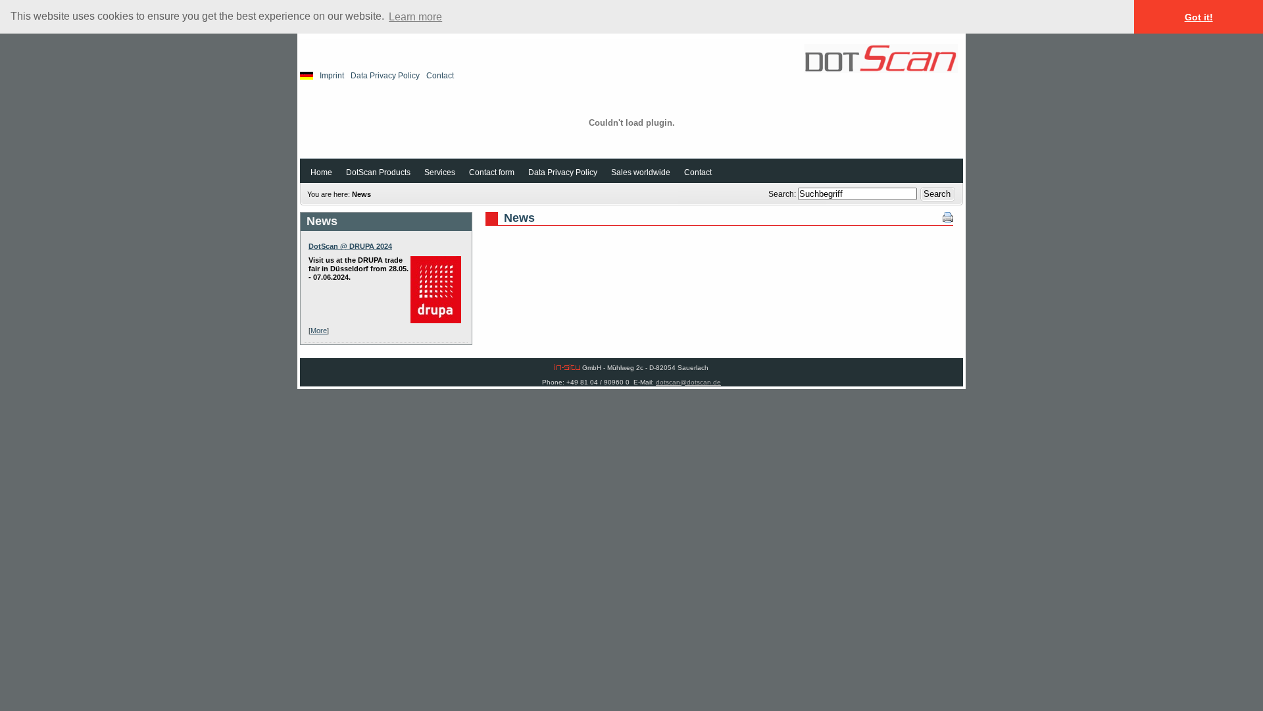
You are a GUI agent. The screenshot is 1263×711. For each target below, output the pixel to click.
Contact (440, 75)
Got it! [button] (1199, 17)
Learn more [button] (415, 16)
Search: (783, 194)
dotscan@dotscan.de (688, 382)
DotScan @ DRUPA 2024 (350, 246)
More (318, 330)
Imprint (332, 75)
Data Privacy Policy (385, 75)
